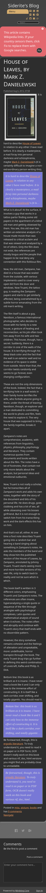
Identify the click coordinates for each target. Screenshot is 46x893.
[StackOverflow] (26, 18)
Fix (39, 50)
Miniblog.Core (22, 890)
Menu (12, 11)
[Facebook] (34, 14)
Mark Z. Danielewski (23, 162)
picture (25, 807)
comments (15, 811)
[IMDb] (30, 14)
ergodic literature (13, 743)
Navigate (8, 815)
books (33, 807)
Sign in (39, 890)
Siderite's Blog (23, 5)
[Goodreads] (34, 18)
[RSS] (34, 11)
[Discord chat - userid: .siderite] (30, 11)
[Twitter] (37, 14)
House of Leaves (31, 143)
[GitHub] (30, 18)
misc (17, 807)
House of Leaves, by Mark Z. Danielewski (20, 72)
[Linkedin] (37, 11)
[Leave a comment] (37, 18)
